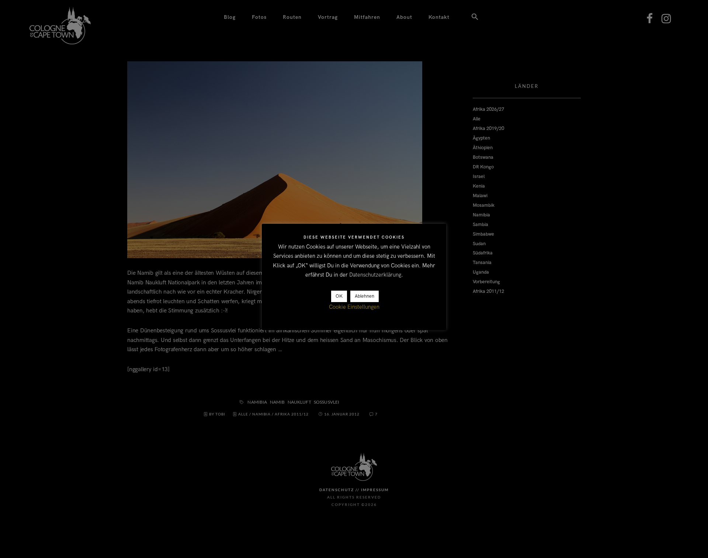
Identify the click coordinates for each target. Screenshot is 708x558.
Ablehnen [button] (364, 296)
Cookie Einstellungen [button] (354, 307)
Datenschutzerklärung (375, 275)
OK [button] (339, 296)
